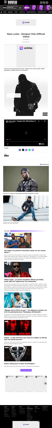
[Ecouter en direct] (41, 2)
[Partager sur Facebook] (19, 150)
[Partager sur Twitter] (22, 150)
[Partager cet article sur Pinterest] (26, 150)
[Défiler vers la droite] (45, 383)
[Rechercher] (44, 2)
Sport (16, 12)
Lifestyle (22, 12)
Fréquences (7, 416)
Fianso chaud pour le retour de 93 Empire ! (19, 363)
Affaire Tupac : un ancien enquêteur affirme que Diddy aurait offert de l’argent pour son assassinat (23, 280)
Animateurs (7, 410)
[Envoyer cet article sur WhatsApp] (29, 150)
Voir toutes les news (26, 370)
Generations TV (42, 12)
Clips (36, 411)
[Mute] (20, 8)
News (5, 12)
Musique (10, 12)
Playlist (6, 411)
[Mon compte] (47, 2)
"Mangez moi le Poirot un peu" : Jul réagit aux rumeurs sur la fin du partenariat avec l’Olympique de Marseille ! (25, 311)
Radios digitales (31, 12)
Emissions (6, 408)
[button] (9, 383)
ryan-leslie (6, 155)
